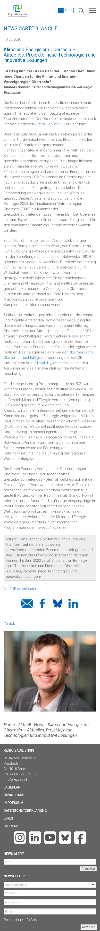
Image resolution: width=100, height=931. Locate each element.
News (39, 724)
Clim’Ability (43, 363)
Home (9, 724)
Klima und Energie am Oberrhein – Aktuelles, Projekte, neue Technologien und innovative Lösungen (46, 730)
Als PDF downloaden (21, 589)
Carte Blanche (30, 539)
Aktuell (24, 724)
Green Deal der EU (50, 124)
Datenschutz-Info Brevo (22, 920)
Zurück (9, 623)
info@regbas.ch (16, 779)
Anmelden (88, 927)
